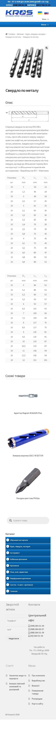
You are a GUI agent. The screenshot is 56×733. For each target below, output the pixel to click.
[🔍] (47, 48)
